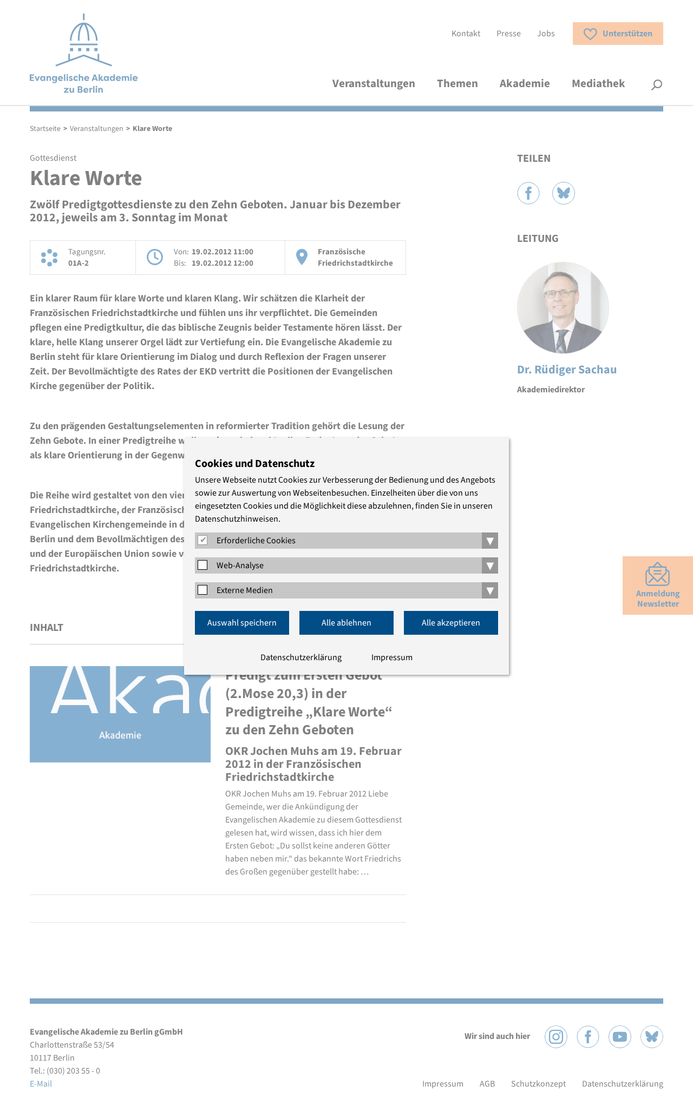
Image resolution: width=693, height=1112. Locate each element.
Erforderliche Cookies (256, 541)
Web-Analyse (240, 565)
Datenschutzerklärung (301, 657)
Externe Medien (245, 590)
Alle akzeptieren (451, 623)
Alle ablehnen (346, 623)
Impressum (392, 657)
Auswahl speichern (242, 623)
